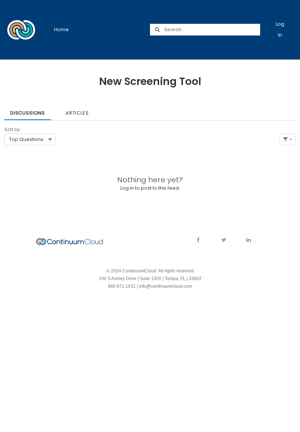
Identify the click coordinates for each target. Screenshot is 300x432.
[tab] (27, 110)
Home (61, 29)
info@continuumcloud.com (165, 286)
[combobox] (212, 29)
